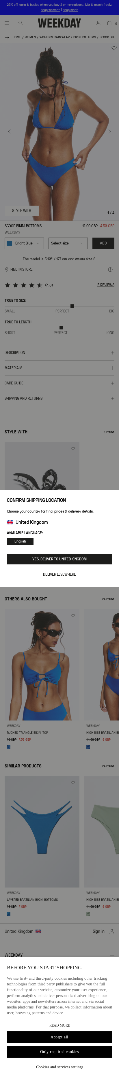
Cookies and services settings (59, 1067)
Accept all (59, 1037)
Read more (59, 1025)
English (20, 541)
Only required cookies (59, 1052)
